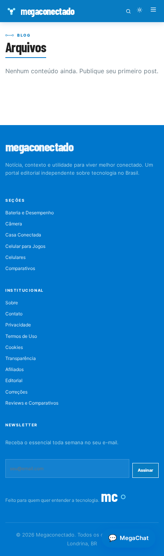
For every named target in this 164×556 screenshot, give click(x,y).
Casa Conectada (23, 235)
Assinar (145, 470)
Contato (14, 314)
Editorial (14, 380)
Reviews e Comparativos (31, 403)
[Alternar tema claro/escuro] (140, 11)
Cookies (14, 347)
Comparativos (20, 268)
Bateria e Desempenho (29, 212)
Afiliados (14, 369)
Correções (16, 392)
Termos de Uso (21, 336)
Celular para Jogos (25, 246)
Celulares (15, 257)
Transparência (20, 358)
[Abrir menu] (153, 11)
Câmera (13, 224)
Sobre (11, 302)
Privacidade (18, 325)
